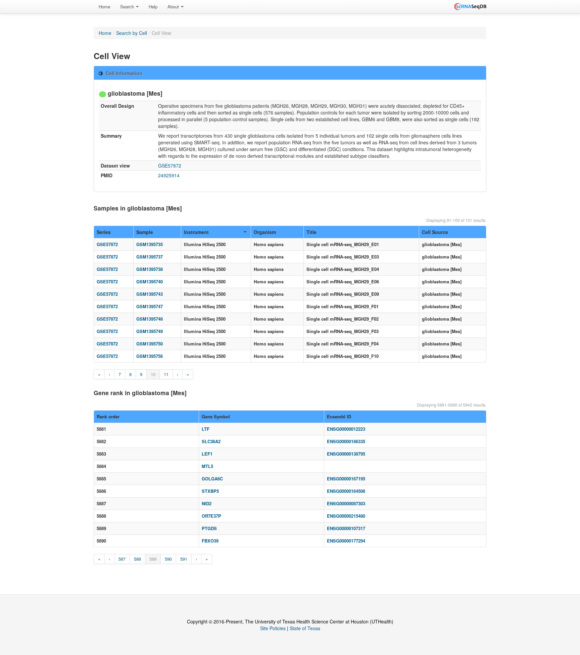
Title (311, 232)
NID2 (206, 503)
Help (153, 6)
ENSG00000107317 (346, 528)
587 (122, 559)
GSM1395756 (149, 356)
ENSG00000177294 (346, 540)
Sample (144, 232)
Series (104, 232)
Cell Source (435, 232)
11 (166, 374)
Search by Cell (131, 33)
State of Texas (305, 628)
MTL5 (207, 466)
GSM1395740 (149, 281)
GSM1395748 (149, 319)
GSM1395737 (149, 256)
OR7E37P (211, 516)
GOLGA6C (212, 478)
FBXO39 (210, 540)
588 (137, 559)
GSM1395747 (149, 306)
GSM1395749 (149, 331)
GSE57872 (169, 165)
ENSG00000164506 (346, 491)
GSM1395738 (149, 269)
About (173, 6)
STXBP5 (210, 491)
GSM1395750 (149, 343)
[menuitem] (104, 6)
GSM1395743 (149, 294)
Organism (265, 232)
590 (168, 559)
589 (152, 559)
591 (183, 559)
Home (104, 6)
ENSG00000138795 (346, 454)
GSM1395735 (149, 244)
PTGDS (209, 528)
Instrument (196, 232)
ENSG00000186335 (346, 441)
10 (153, 374)
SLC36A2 (211, 441)
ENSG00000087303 (346, 503)
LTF (205, 429)
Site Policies (273, 628)
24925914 (169, 175)
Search (127, 6)
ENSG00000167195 (346, 478)
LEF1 (207, 454)
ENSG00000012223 (346, 429)
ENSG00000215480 (346, 516)
